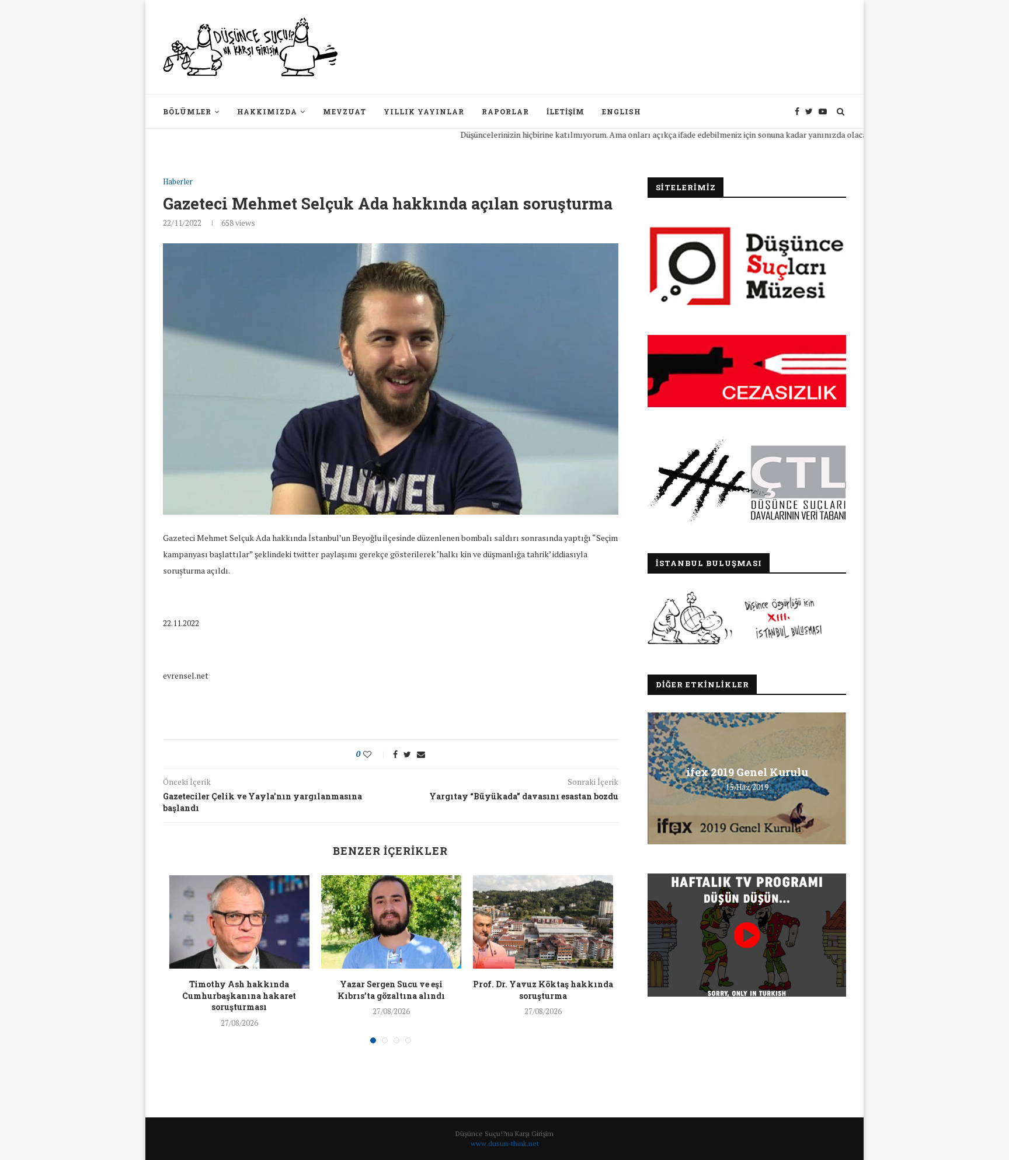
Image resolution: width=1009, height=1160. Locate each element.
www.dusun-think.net (505, 1143)
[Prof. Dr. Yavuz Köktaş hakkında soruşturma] (543, 922)
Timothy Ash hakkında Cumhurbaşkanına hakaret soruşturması (239, 995)
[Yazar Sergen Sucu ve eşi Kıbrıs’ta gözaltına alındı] (391, 922)
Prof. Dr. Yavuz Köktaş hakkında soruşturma (543, 990)
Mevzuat (344, 111)
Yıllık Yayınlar (424, 111)
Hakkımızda (267, 111)
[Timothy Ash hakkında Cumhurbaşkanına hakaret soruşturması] (239, 922)
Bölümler (187, 111)
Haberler (178, 182)
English (621, 111)
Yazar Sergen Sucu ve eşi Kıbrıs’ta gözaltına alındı (391, 990)
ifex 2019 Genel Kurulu (747, 772)
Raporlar (505, 111)
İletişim (565, 111)
